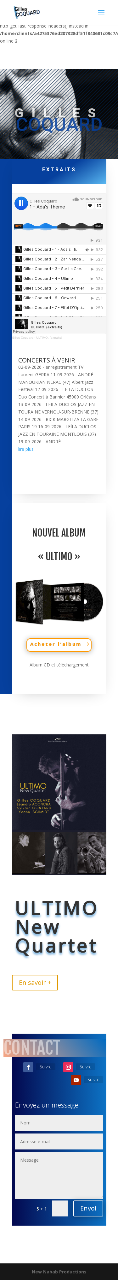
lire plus (26, 449)
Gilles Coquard (22, 337)
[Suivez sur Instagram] (68, 1067)
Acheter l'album (55, 644)
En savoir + (35, 982)
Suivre (46, 1067)
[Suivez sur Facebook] (28, 1067)
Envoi (88, 1208)
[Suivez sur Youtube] (76, 1080)
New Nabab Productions (59, 1272)
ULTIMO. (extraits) (49, 337)
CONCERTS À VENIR (46, 360)
